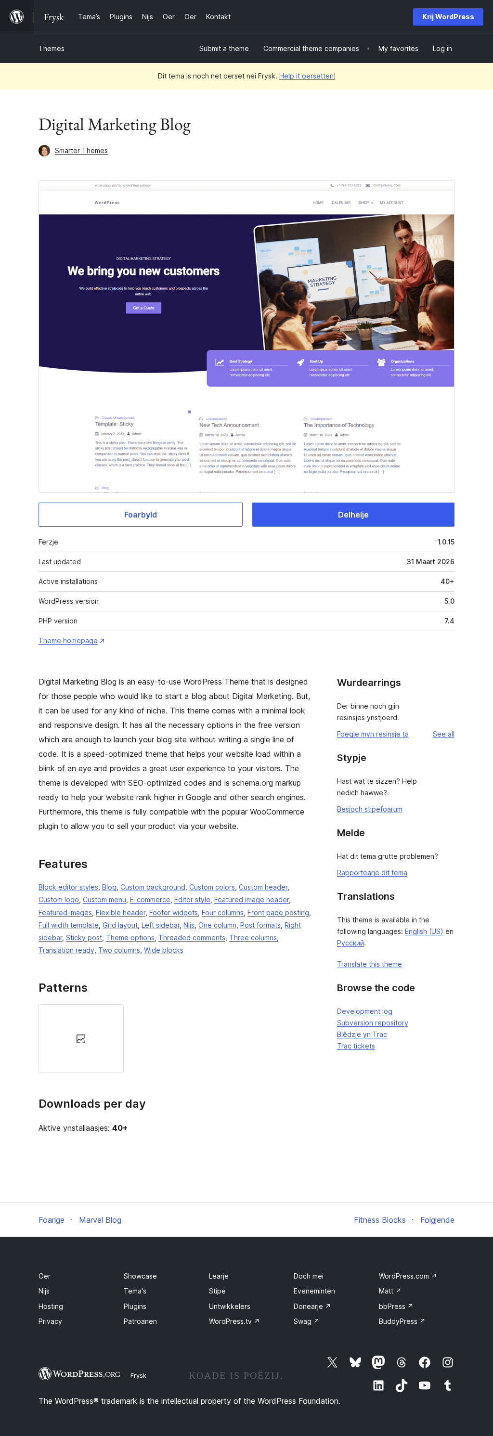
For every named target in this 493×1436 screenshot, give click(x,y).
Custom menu (104, 899)
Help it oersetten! (307, 76)
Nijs (189, 925)
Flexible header (120, 912)
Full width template (69, 925)
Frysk (138, 1375)
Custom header (263, 887)
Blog (109, 887)
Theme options (130, 937)
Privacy (50, 1321)
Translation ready (66, 950)
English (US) (424, 931)
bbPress (396, 1306)
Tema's (135, 1291)
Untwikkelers (229, 1306)
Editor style (192, 899)
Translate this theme (369, 964)
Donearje (312, 1306)
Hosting (51, 1306)
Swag (307, 1321)
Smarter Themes (81, 150)
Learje (219, 1276)
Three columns (253, 937)
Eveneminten (314, 1291)
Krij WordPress (448, 17)
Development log (364, 1011)
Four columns (223, 912)
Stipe (217, 1291)
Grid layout (120, 925)
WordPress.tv (234, 1321)
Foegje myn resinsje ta (373, 734)
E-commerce (150, 899)
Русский (350, 943)
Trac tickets (356, 1046)
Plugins (135, 1306)
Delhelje (353, 514)
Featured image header (251, 899)
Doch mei (309, 1276)
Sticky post (84, 937)
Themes (52, 48)
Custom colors (212, 887)
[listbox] (176, 1038)
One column (217, 925)
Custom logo (59, 899)
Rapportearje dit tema (372, 872)
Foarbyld (140, 514)
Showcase (140, 1276)
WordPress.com (408, 1276)
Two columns (119, 950)
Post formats (260, 925)
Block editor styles (68, 887)
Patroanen (140, 1321)
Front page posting (278, 912)
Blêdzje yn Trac (362, 1034)
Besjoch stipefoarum (369, 809)
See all (443, 734)
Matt (390, 1291)
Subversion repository (372, 1023)
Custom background (152, 887)
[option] (81, 1038)
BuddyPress (402, 1321)
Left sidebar (161, 925)
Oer (45, 1276)
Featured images (65, 912)
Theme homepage (68, 640)
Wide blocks (163, 950)
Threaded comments (191, 937)
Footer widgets (173, 912)
